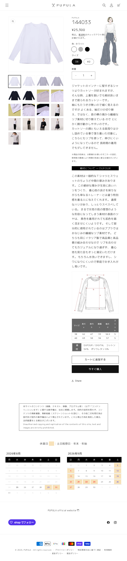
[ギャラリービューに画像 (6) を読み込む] (28, 95)
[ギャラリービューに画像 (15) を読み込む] (43, 124)
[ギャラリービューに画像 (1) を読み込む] (14, 81)
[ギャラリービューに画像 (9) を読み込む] (14, 110)
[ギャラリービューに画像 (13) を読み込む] (14, 124)
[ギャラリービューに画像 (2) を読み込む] (28, 81)
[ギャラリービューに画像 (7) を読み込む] (43, 95)
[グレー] (80, 49)
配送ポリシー (72, 553)
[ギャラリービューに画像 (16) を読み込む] (57, 124)
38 (77, 61)
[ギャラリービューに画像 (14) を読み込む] (28, 124)
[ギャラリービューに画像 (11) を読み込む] (43, 110)
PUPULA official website (62, 510)
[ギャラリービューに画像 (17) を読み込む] (14, 138)
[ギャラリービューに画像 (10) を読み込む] (28, 110)
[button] (7, 5)
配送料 (82, 34)
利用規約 (108, 550)
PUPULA (27, 550)
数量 (74, 68)
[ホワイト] (74, 49)
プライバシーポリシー (64, 550)
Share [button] (78, 380)
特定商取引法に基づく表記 (89, 550)
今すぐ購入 (95, 369)
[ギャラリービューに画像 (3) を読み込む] (43, 81)
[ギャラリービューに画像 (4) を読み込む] (57, 81)
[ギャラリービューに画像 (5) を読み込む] (14, 95)
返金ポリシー (58, 553)
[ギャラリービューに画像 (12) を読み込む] (57, 110)
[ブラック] (87, 49)
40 (88, 61)
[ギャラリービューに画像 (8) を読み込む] (57, 95)
